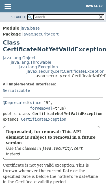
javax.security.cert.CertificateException (66, 71)
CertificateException (43, 119)
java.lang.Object (19, 58)
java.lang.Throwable (31, 62)
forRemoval (41, 108)
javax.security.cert (40, 34)
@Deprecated (15, 102)
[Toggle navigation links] (7, 7)
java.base (30, 28)
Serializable (16, 90)
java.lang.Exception (38, 67)
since (35, 102)
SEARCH (18, 17)
